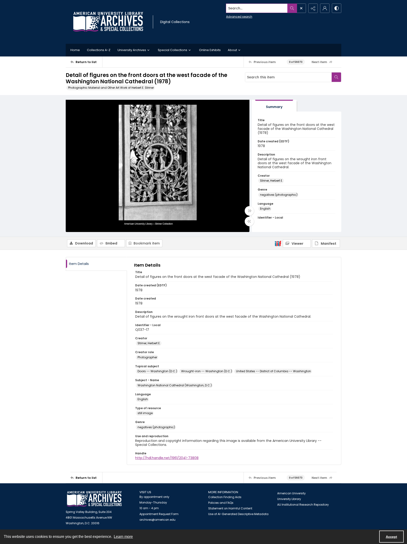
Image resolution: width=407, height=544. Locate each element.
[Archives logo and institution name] (108, 22)
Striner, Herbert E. (271, 181)
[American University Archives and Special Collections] (94, 499)
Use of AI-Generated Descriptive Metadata (238, 514)
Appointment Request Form (159, 514)
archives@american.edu (157, 520)
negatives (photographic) (278, 195)
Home (75, 50)
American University (291, 493)
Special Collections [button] (172, 50)
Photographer (147, 357)
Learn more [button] (123, 537)
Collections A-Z (98, 50)
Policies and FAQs (220, 503)
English (265, 209)
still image (145, 413)
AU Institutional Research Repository (303, 505)
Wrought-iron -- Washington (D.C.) (206, 371)
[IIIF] (278, 243)
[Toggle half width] (249, 221)
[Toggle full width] (249, 211)
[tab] (274, 106)
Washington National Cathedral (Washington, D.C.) (175, 385)
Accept (391, 537)
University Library (289, 499)
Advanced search (239, 17)
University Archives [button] (132, 50)
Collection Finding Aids (224, 497)
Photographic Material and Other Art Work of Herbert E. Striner (111, 88)
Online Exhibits (210, 50)
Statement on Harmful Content (230, 508)
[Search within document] (336, 77)
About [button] (232, 50)
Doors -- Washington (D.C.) (157, 371)
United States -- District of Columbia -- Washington (273, 371)
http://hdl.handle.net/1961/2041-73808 (167, 458)
